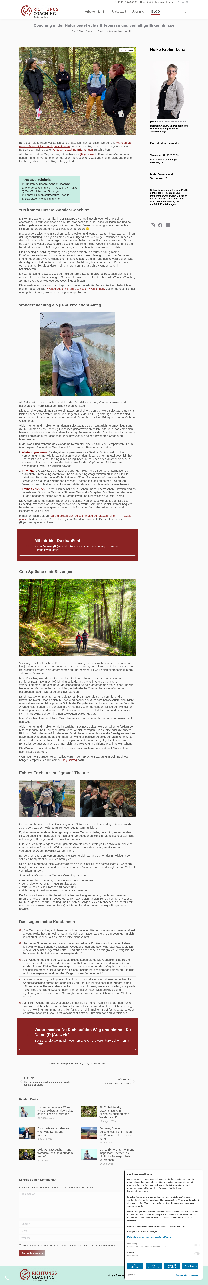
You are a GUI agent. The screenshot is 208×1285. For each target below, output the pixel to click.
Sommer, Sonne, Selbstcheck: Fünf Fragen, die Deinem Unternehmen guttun (116, 1133)
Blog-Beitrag (69, 760)
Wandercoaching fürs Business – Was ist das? (76, 288)
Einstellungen (191, 1266)
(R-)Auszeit (87, 154)
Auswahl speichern (172, 1266)
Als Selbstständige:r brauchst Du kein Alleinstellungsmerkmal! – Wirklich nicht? (115, 1112)
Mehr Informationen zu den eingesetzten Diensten (149, 1237)
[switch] (197, 1245)
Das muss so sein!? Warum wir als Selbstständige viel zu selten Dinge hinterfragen (55, 1110)
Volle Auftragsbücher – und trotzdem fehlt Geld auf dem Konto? (55, 1153)
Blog (86, 1063)
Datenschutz (181, 1275)
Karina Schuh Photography (171, 121)
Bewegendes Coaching (71, 1063)
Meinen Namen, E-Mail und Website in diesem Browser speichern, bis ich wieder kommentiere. (69, 1245)
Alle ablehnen (135, 1266)
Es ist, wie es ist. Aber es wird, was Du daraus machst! (53, 1132)
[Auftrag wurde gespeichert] (27, 1111)
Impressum (194, 1275)
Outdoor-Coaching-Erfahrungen (73, 149)
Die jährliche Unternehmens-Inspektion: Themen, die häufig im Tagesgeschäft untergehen (117, 1154)
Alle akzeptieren (153, 1266)
